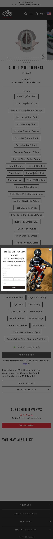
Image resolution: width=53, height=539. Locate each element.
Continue (14, 287)
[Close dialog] (50, 249)
